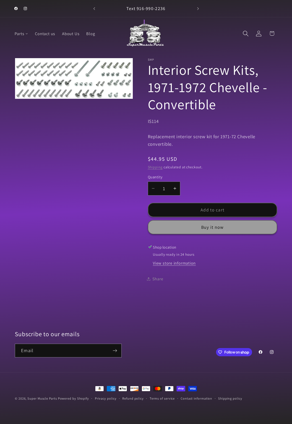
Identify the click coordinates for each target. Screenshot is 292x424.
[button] (245, 33)
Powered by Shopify (73, 398)
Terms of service (162, 398)
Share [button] (157, 278)
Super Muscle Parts (42, 398)
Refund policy (133, 398)
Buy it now (212, 227)
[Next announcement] (198, 8)
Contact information (196, 398)
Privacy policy (106, 398)
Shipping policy (230, 398)
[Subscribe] (114, 351)
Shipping (155, 167)
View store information (174, 262)
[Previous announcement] (94, 8)
